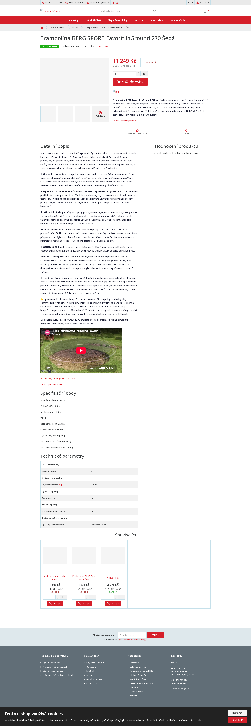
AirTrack (90, 675)
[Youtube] (117, 2)
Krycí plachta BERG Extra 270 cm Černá (84, 578)
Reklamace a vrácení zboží (141, 683)
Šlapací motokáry (117, 20)
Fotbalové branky (94, 679)
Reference (134, 662)
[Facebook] (113, 2)
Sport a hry (156, 20)
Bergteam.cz (186, 688)
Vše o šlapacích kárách (53, 671)
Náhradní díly (177, 20)
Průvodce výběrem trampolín (55, 666)
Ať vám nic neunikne (103, 634)
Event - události (137, 691)
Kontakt (133, 695)
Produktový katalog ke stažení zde (57, 378)
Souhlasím (237, 719)
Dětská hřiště (93, 20)
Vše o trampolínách (51, 662)
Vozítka (139, 20)
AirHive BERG (113, 577)
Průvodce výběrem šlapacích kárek (58, 675)
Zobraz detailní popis (124, 120)
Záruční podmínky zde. (51, 384)
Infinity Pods (91, 683)
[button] (190, 2)
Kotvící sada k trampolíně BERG (55, 578)
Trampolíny (72, 20)
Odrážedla (91, 666)
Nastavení (237, 712)
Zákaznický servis (138, 666)
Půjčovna (134, 687)
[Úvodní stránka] (50, 10)
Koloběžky (90, 671)
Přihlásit (155, 634)
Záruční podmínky (138, 679)
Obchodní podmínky (139, 675)
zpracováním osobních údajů (132, 639)
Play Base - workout (95, 662)
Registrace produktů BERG (141, 671)
